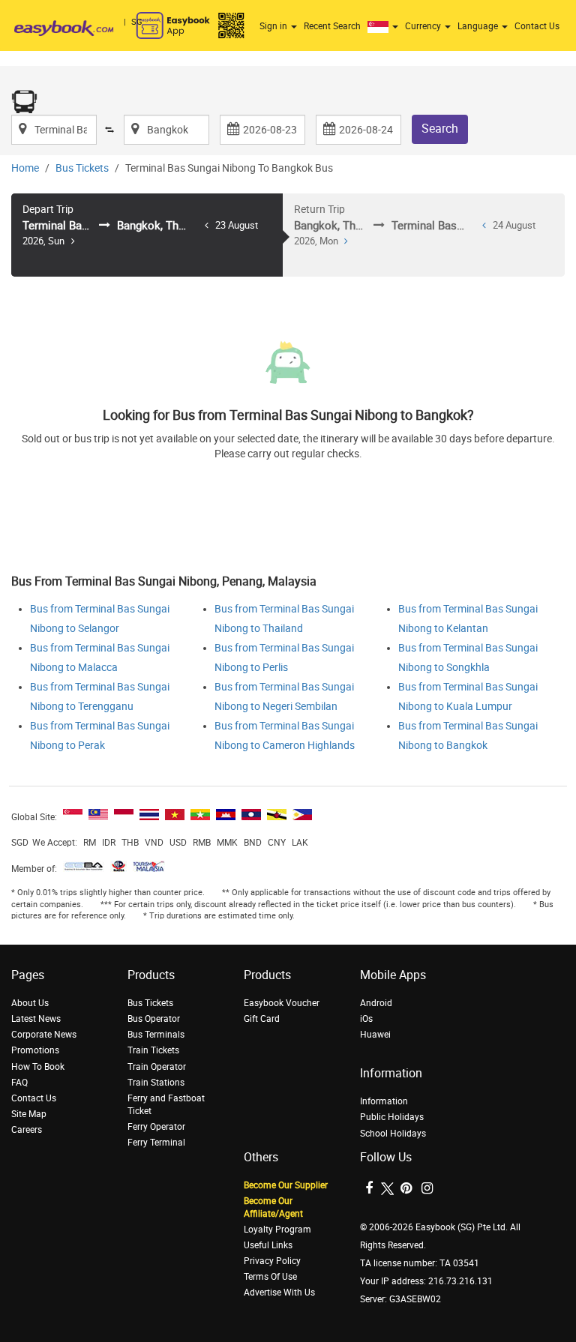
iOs (366, 1019)
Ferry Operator (156, 1127)
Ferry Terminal (156, 1142)
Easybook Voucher (282, 1003)
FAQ (19, 1082)
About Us (30, 1003)
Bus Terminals (156, 1034)
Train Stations (156, 1082)
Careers (26, 1130)
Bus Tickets (82, 168)
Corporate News (43, 1034)
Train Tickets (153, 1050)
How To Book (37, 1067)
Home (25, 168)
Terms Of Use (270, 1277)
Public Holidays (392, 1117)
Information (384, 1101)
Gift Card (262, 1019)
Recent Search (332, 26)
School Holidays (393, 1133)
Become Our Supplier (286, 1185)
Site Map (28, 1114)
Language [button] (479, 26)
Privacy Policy (272, 1261)
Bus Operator (154, 1019)
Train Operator (157, 1067)
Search (440, 128)
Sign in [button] (275, 26)
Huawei (375, 1034)
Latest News (36, 1019)
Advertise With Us (279, 1292)
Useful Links (268, 1245)
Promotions (35, 1050)
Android (376, 1003)
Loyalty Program (277, 1229)
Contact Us (537, 26)
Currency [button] (424, 26)
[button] (385, 26)
